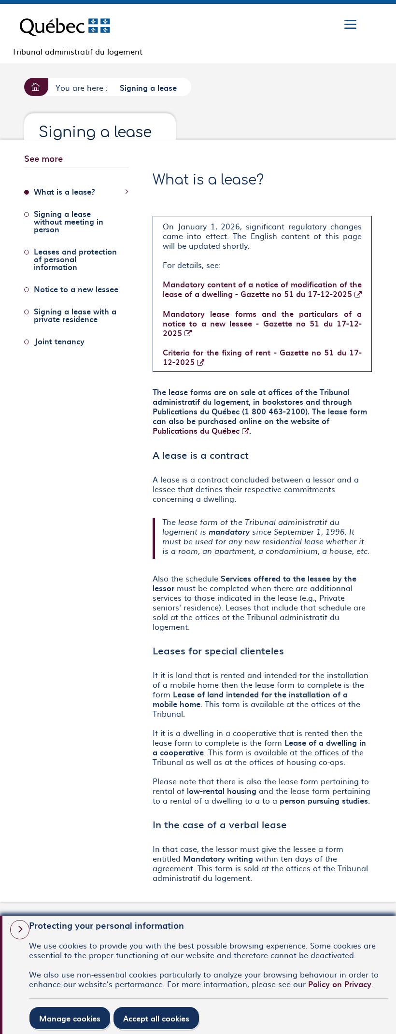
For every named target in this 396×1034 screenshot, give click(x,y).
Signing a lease (148, 87)
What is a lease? (64, 191)
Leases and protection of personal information (75, 258)
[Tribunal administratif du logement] (64, 25)
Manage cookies (69, 1018)
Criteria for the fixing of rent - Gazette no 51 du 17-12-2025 (262, 357)
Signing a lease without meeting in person (68, 221)
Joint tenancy (59, 341)
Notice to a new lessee (76, 289)
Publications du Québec (201, 430)
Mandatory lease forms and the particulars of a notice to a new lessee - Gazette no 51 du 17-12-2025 (262, 323)
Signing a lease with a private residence (75, 315)
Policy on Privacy (339, 984)
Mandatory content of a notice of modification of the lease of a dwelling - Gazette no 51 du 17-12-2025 (262, 288)
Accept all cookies (156, 1018)
